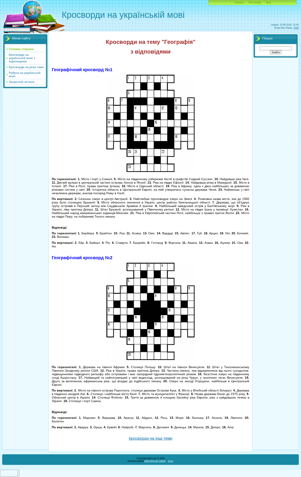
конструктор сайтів (154, 461)
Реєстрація (255, 2)
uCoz (170, 461)
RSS (296, 27)
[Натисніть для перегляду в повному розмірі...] (150, 173)
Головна (238, 2)
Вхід (268, 2)
